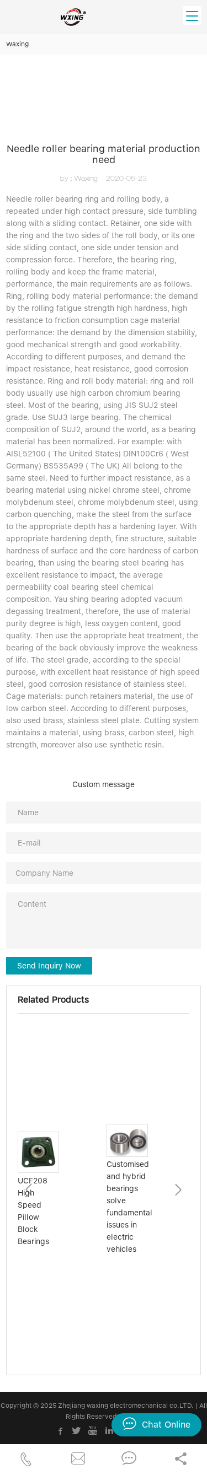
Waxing (17, 44)
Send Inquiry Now (49, 965)
